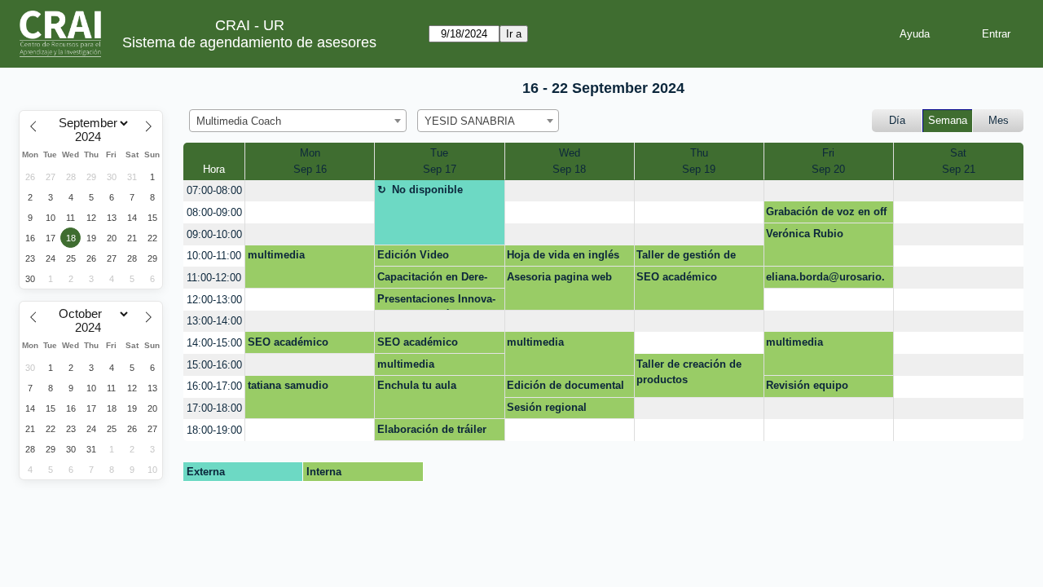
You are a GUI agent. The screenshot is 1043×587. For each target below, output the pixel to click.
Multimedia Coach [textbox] (238, 121)
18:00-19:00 (214, 430)
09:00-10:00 (214, 234)
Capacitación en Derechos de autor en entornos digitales (436, 280)
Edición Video (413, 255)
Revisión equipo (807, 385)
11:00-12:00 (214, 277)
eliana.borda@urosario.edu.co (825, 280)
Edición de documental (565, 385)
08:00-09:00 (214, 212)
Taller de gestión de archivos (686, 258)
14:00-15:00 (214, 343)
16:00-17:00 (214, 386)
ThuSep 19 (698, 161)
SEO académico (676, 277)
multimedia (276, 255)
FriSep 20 (828, 161)
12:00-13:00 (214, 300)
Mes (998, 120)
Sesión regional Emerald (547, 410)
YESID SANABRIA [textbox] (470, 121)
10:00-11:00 (214, 255)
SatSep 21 (958, 161)
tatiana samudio (288, 385)
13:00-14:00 (214, 321)
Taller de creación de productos (689, 372)
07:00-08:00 (214, 190)
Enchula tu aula (416, 385)
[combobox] (298, 120)
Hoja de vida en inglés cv (563, 258)
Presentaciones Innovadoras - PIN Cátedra (436, 302)
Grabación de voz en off (826, 211)
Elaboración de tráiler (431, 429)
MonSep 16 (310, 161)
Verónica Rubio (804, 233)
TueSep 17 (439, 161)
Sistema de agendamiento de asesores (249, 42)
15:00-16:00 (214, 365)
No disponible (427, 189)
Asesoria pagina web (559, 277)
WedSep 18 (569, 161)
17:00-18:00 (214, 408)
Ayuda (915, 34)
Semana (947, 120)
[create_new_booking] (309, 191)
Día (897, 120)
